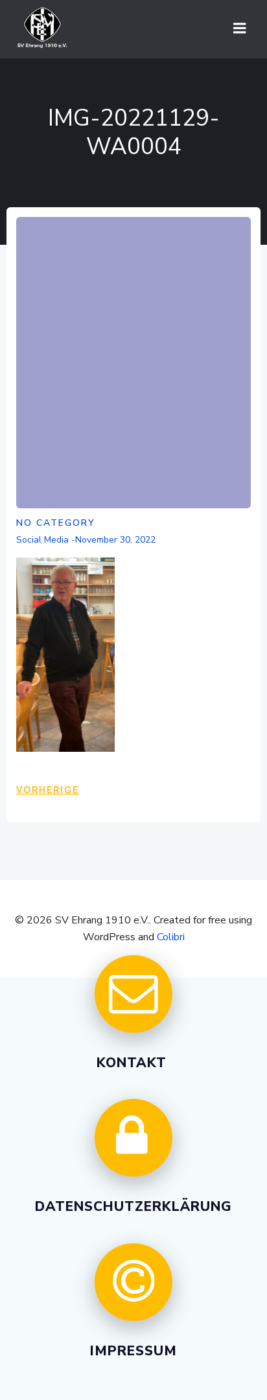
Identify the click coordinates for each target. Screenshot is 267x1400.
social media (42, 540)
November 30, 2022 (115, 540)
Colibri (171, 937)
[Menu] (240, 28)
